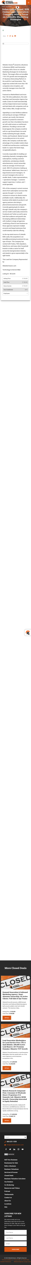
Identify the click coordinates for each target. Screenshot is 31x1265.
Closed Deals (8, 1175)
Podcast (7, 1191)
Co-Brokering (9, 1185)
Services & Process (11, 1172)
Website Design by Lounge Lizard (22, 1261)
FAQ (5, 1207)
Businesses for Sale (11, 1163)
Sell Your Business (10, 1160)
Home (3, 6)
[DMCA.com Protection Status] (9, 1154)
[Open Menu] (28, 2)
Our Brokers (8, 1182)
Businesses (9, 6)
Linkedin (14, 1149)
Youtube (22, 1149)
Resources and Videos (12, 1188)
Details (7, 1017)
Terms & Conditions (7, 1259)
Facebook (6, 1149)
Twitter (10, 1149)
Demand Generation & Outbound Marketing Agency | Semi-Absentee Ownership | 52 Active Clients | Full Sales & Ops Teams (15, 995)
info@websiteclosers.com (15, 1145)
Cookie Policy (25, 1259)
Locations (7, 1204)
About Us (7, 1201)
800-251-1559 (11, 1142)
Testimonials (8, 1194)
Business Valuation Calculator (15, 1179)
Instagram (18, 1149)
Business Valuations (11, 1169)
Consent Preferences (5, 1261)
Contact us (8, 1197)
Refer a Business (10, 1166)
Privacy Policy (17, 1259)
